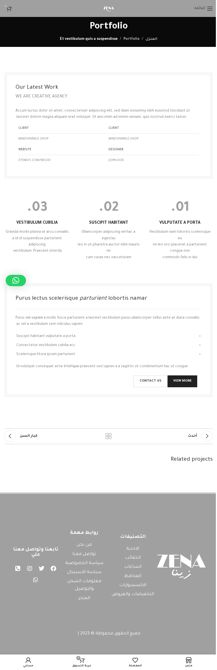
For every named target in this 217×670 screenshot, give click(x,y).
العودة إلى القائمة (108, 436)
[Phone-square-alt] (17, 568)
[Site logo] (108, 9)
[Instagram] (29, 568)
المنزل (151, 39)
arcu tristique (67, 367)
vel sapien (34, 318)
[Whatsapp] (35, 580)
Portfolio (131, 39)
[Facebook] (53, 568)
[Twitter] (41, 568)
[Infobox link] (180, 231)
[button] (16, 280)
